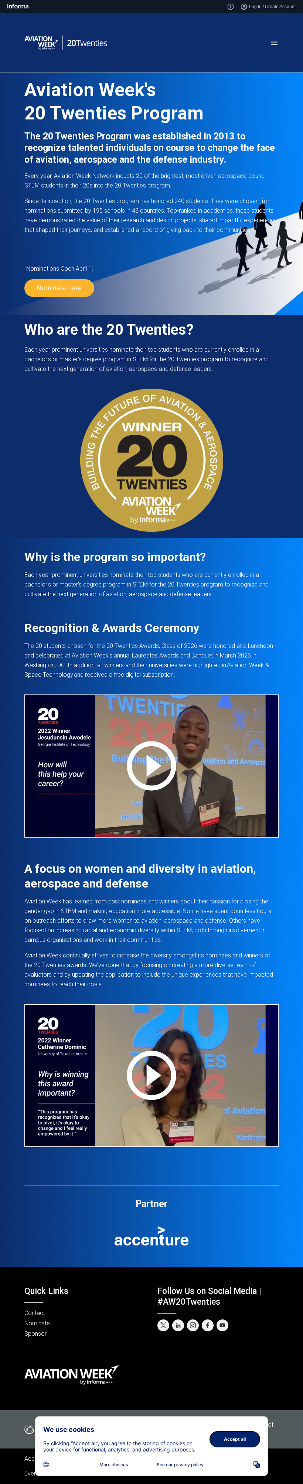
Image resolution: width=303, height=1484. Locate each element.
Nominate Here (59, 288)
